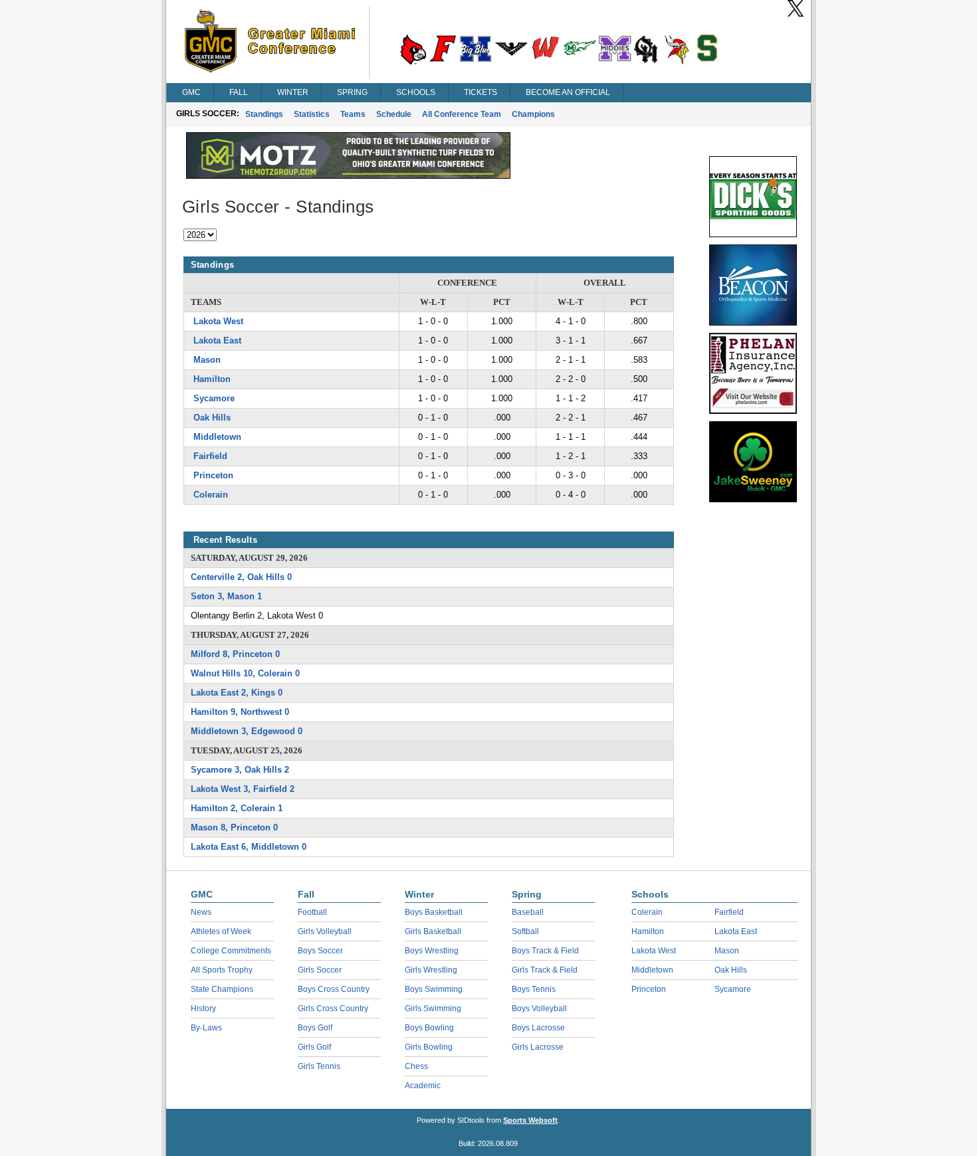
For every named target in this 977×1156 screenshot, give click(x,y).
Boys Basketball (434, 912)
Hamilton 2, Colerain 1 (236, 808)
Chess (416, 1066)
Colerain (210, 495)
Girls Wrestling (431, 970)
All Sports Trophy (222, 970)
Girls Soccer (320, 970)
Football (312, 912)
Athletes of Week (221, 931)
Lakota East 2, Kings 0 (236, 693)
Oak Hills (212, 418)
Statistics (312, 114)
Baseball (528, 912)
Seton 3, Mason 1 (226, 596)
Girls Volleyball (325, 931)
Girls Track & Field (545, 970)
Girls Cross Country (333, 1008)
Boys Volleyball (539, 1008)
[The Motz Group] (348, 175)
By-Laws (206, 1027)
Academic (423, 1085)
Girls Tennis (319, 1066)
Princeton (213, 475)
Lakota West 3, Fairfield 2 (242, 789)
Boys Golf (315, 1027)
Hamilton (212, 379)
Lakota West (218, 321)
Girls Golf (314, 1047)
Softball (525, 931)
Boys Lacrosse (538, 1027)
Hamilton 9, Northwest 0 (240, 712)
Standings (264, 114)
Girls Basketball (433, 931)
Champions (533, 114)
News (201, 912)
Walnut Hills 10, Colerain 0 (245, 673)
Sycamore (214, 398)
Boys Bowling (429, 1027)
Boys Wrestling (432, 950)
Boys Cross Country (334, 989)
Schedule (393, 114)
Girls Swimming (433, 1008)
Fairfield (210, 456)
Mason (207, 360)
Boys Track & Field (545, 950)
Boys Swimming (434, 989)
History (203, 1008)
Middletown (217, 437)
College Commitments (231, 950)
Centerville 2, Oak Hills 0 (241, 577)
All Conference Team (461, 114)
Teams (353, 114)
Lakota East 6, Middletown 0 (248, 847)
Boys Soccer (320, 950)
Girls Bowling (429, 1047)
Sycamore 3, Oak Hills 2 (240, 770)
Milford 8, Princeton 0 (235, 654)
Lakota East (217, 340)
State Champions (222, 989)
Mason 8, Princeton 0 (234, 827)
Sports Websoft (530, 1120)
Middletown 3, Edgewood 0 (246, 731)
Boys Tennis (534, 989)
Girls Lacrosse (538, 1047)
